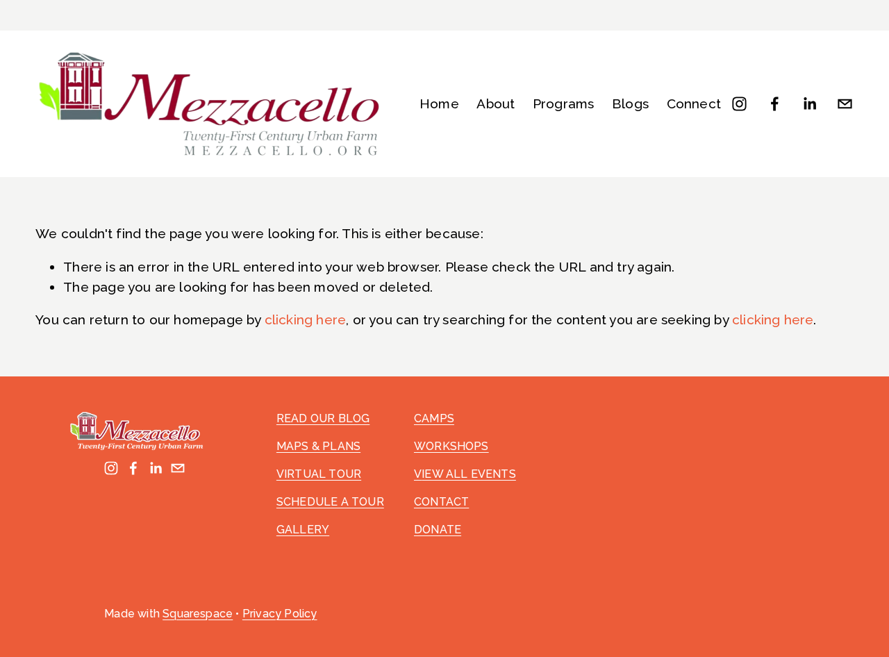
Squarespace (198, 613)
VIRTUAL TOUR (318, 474)
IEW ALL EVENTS (469, 474)
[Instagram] (739, 104)
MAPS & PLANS (318, 446)
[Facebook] (774, 104)
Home (439, 103)
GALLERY (302, 529)
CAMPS (434, 418)
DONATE (437, 529)
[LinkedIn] (809, 104)
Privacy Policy (279, 613)
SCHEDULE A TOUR (330, 501)
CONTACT (441, 501)
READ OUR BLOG (322, 418)
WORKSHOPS (451, 446)
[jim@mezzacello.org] (845, 104)
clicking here (305, 319)
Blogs (630, 103)
